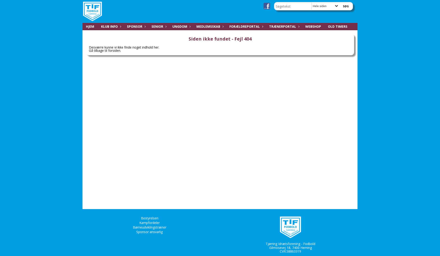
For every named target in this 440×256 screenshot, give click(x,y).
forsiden (114, 50)
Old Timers (337, 26)
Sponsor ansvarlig (149, 232)
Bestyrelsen (149, 218)
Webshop (313, 26)
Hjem (90, 26)
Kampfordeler (149, 223)
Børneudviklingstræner (149, 227)
